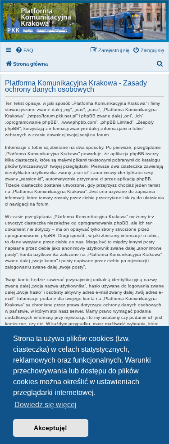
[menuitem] (24, 50)
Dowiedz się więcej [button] (45, 404)
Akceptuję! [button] (50, 427)
